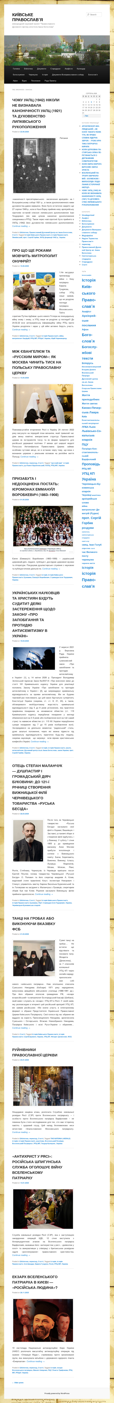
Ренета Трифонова (60, 1370)
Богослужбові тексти (89, 352)
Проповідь (91, 463)
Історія (45, 74)
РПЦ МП (33, 338)
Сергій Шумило (30, 1036)
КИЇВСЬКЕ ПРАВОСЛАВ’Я (27, 16)
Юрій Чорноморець (59, 338)
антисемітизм (17, 750)
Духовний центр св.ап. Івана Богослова (40, 750)
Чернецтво (33, 74)
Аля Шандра (29, 1264)
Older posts (17, 1382)
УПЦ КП (47, 1036)
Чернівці (86, 494)
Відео (24, 80)
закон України (63, 750)
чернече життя (88, 563)
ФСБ (70, 1036)
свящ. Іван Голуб (92, 544)
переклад (33, 463)
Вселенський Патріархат (22, 1143)
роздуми (88, 528)
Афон (15, 80)
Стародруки (55, 68)
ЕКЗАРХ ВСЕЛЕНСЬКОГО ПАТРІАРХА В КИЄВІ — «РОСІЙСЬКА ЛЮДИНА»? (35, 1282)
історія (44, 575)
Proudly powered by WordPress (57, 1393)
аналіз (68, 748)
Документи (41, 68)
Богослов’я (93, 74)
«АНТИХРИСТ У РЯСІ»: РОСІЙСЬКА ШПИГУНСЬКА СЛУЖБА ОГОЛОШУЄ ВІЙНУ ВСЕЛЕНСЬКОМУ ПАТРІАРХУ (37, 1167)
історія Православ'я (59, 235)
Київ (84, 416)
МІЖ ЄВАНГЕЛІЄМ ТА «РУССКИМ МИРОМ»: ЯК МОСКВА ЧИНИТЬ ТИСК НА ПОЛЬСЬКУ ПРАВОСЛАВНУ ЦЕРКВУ (36, 362)
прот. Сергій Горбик (31, 237)
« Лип (86, 116)
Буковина (28, 577)
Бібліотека (28, 68)
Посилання (35, 80)
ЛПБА (85, 426)
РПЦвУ (41, 338)
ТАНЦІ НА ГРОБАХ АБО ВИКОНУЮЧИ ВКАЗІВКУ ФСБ (33, 924)
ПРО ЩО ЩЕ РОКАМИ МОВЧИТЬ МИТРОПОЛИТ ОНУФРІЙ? (34, 256)
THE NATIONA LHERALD (60, 1138)
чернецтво (88, 559)
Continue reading (21, 225)
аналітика (40, 1141)
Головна (16, 68)
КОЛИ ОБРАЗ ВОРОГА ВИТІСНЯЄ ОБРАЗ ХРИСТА (91, 167)
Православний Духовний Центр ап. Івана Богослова (50, 232)
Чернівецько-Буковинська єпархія (26, 905)
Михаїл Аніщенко (40, 1370)
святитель (86, 532)
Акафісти (69, 68)
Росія (51, 1264)
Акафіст (85, 218)
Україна (62, 237)
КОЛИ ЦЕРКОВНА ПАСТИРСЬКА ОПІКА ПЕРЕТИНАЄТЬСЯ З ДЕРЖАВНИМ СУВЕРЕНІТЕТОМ (91, 155)
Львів (92, 426)
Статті (14, 235)
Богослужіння (18, 74)
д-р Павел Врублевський (34, 465)
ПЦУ (40, 903)
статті (93, 548)
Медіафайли (87, 235)
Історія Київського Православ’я (37, 235)
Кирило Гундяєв (41, 1264)
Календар (81, 68)
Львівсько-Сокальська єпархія (91, 435)
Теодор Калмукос (48, 1143)
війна (61, 336)
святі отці (85, 541)
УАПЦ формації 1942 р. (49, 237)
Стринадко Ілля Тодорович (61, 577)
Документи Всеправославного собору (68, 74)
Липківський (17, 237)
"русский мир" (57, 463)
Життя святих (89, 403)
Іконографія (86, 275)
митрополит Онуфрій (21, 338)
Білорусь (87, 363)
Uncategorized (88, 215)
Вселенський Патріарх (54, 1141)
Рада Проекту (50, 80)
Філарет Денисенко (59, 1036)
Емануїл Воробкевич (40, 577)
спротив (86, 548)
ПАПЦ (47, 465)
